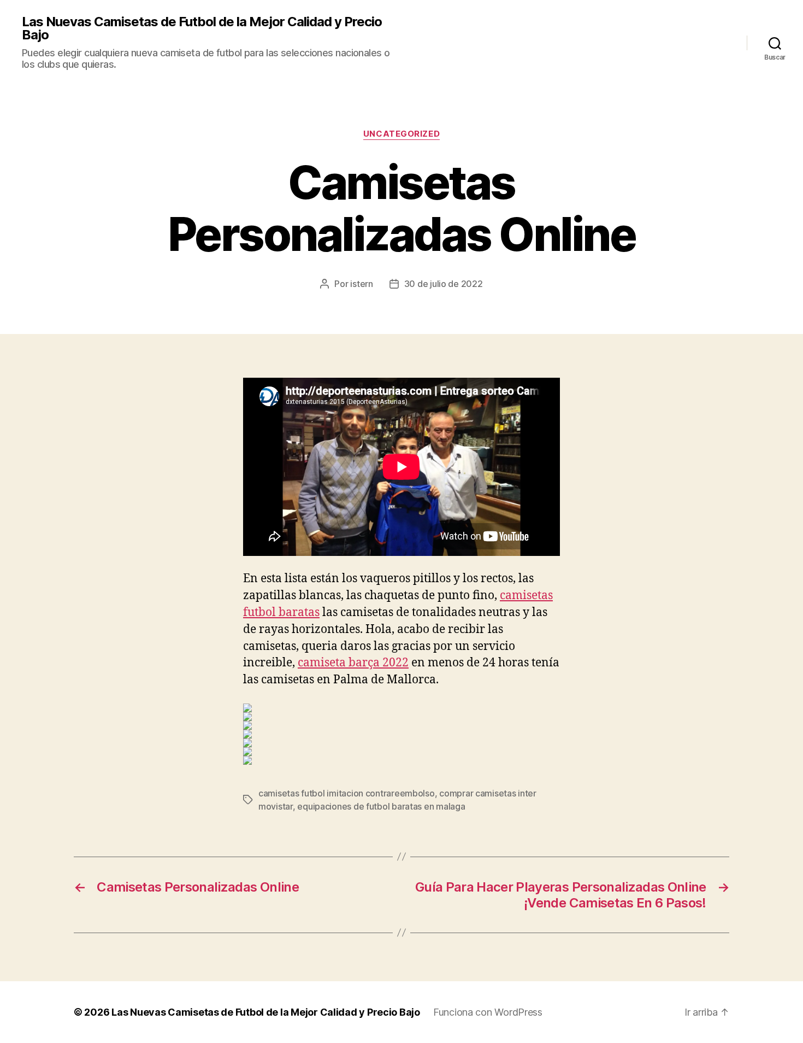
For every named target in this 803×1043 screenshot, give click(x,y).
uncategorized (401, 134)
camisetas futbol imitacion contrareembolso (346, 793)
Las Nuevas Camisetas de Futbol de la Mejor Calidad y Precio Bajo (202, 28)
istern (361, 283)
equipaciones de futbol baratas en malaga (381, 806)
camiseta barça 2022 (353, 662)
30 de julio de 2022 (443, 283)
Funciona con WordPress (487, 1012)
